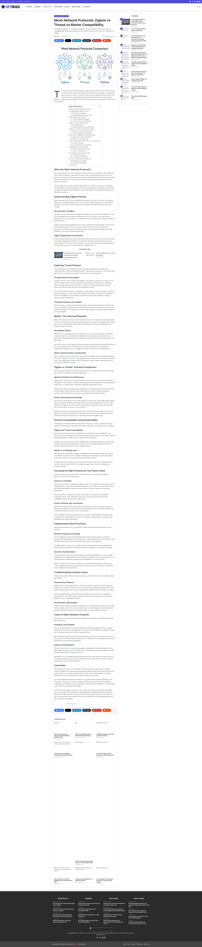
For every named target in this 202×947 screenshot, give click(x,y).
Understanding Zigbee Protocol (79, 111)
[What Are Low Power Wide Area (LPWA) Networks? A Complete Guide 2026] (125, 47)
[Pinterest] (101, 938)
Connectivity (47, 6)
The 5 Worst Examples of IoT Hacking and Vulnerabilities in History (139, 63)
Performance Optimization (80, 157)
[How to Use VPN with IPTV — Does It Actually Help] (90, 255)
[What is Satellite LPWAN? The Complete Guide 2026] (125, 81)
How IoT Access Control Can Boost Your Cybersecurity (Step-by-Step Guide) (139, 73)
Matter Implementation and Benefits (83, 127)
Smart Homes (76, 6)
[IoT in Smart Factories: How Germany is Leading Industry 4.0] (105, 746)
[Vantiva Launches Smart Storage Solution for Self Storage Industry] (84, 800)
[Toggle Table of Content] (98, 106)
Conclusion (73, 165)
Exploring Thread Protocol (78, 117)
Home (3, 1)
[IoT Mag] (10, 7)
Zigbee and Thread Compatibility (82, 137)
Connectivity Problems (79, 155)
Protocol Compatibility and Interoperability (82, 135)
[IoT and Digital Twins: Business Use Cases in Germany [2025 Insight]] (105, 872)
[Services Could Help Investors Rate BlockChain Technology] (84, 727)
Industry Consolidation (79, 163)
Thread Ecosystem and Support (82, 121)
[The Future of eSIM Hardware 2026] (125, 98)
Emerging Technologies (80, 161)
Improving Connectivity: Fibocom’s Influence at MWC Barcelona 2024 (61, 735)
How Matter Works (77, 125)
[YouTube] (103, 938)
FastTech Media (81, 944)
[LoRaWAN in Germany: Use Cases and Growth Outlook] (105, 727)
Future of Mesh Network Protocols (80, 159)
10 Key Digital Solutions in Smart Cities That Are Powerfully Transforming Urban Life (72, 255)
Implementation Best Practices (79, 147)
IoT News (29, 6)
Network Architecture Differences (82, 131)
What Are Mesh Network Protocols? (80, 109)
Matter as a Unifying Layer (80, 139)
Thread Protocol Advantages (81, 119)
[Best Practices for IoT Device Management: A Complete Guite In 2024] (63, 872)
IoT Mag (57, 36)
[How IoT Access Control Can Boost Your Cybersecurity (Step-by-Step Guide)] (125, 74)
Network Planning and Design (81, 149)
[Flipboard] (105, 938)
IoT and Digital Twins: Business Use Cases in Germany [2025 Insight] (104, 880)
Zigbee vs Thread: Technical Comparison (82, 129)
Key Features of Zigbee (79, 113)
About (7, 1)
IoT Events (86, 6)
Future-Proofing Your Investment (82, 145)
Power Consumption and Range (82, 133)
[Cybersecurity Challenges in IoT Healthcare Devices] (84, 872)
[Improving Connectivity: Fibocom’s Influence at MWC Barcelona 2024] (63, 727)
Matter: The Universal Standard (79, 123)
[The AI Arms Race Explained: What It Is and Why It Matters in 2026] (125, 90)
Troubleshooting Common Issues (79, 153)
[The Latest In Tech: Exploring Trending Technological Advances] (63, 746)
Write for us (28, 1)
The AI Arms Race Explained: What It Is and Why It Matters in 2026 (139, 88)
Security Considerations (80, 151)
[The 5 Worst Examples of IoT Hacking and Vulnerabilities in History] (125, 65)
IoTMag (62, 944)
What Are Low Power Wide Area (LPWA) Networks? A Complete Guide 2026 (138, 46)
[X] (99, 938)
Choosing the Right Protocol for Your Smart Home (85, 141)
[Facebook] (97, 938)
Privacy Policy (19, 1)
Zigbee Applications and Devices (82, 115)
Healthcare (58, 6)
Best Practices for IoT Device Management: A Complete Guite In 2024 (63, 880)
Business (37, 6)
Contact (13, 1)
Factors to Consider (78, 143)
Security (67, 6)
